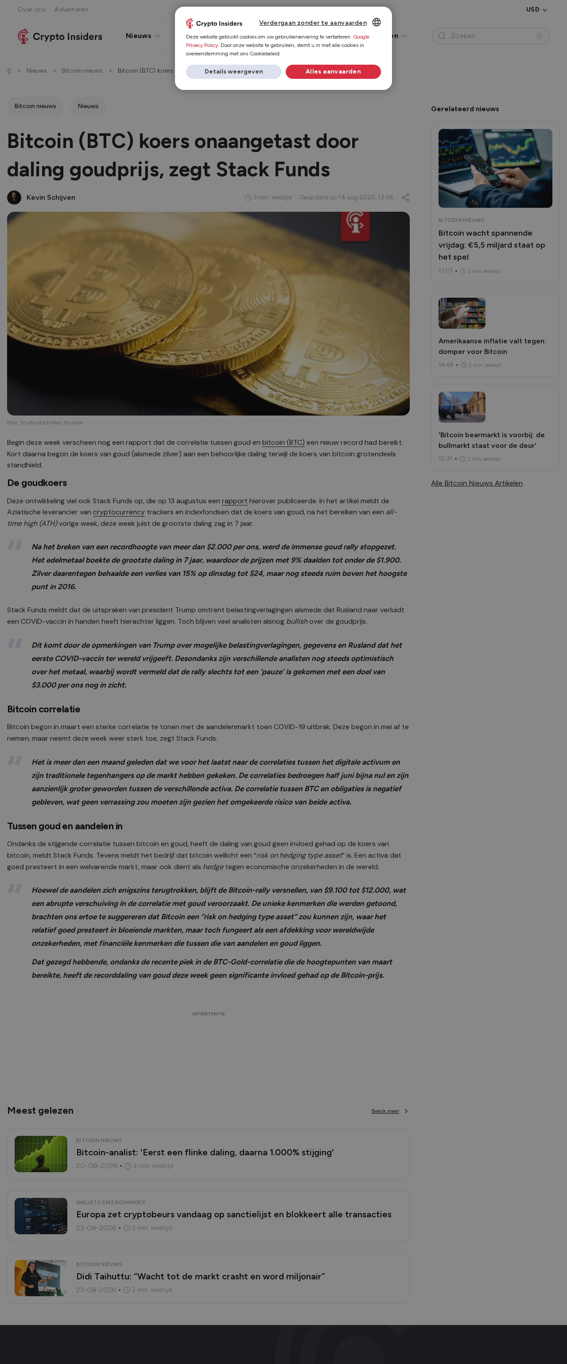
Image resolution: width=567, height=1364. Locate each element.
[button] (233, 72)
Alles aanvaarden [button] (333, 71)
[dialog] (283, 48)
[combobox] (376, 22)
